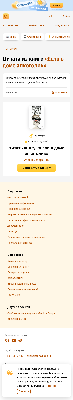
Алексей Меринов (36, 160)
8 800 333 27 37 (14, 355)
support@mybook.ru (39, 355)
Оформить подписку (37, 167)
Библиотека (36, 25)
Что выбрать (10, 25)
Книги (12, 36)
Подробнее (50, 386)
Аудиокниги (34, 36)
